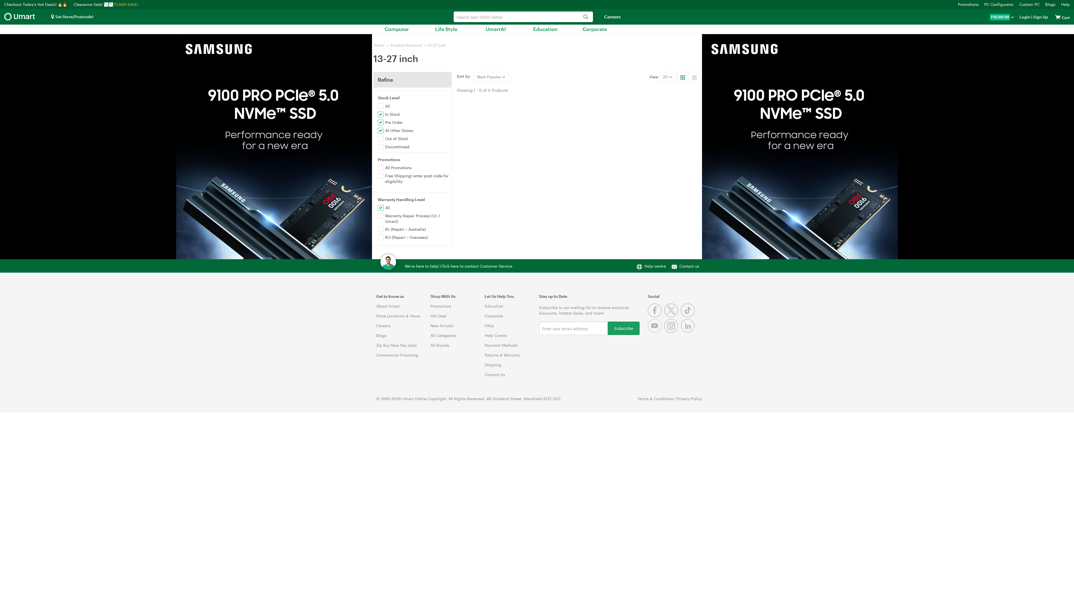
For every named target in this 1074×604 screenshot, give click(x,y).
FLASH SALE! (126, 4)
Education (545, 29)
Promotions (968, 4)
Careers (612, 16)
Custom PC (1029, 4)
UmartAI (496, 29)
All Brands (439, 345)
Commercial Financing (397, 355)
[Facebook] (656, 315)
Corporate (595, 29)
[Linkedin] (688, 331)
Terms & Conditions (655, 398)
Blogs (1050, 4)
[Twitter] (672, 315)
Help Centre (496, 335)
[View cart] (1058, 17)
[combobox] (523, 16)
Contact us (689, 266)
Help (1065, 4)
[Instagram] (672, 331)
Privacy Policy (689, 398)
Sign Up (1040, 17)
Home (378, 45)
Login (1024, 17)
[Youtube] (656, 331)
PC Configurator (999, 4)
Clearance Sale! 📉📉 (93, 4)
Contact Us (495, 374)
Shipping (493, 364)
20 (666, 76)
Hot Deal (438, 315)
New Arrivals (441, 325)
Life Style (446, 29)
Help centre (655, 266)
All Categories (443, 335)
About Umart (388, 306)
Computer (397, 29)
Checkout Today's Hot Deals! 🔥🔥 (36, 4)
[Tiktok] (688, 315)
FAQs (489, 325)
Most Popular (489, 76)
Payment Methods (501, 345)
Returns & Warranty (502, 355)
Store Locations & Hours (398, 315)
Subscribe (623, 328)
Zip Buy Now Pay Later (396, 345)
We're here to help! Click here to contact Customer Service (458, 266)
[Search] (586, 17)
